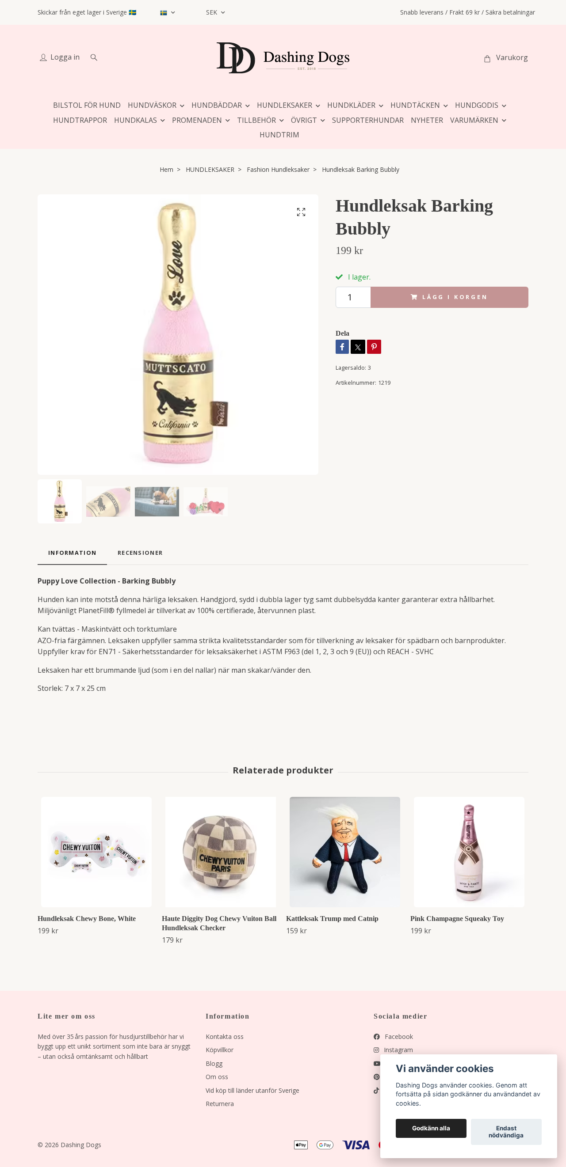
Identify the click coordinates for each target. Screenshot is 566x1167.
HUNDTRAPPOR (80, 120)
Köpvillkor (219, 1050)
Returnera (220, 1103)
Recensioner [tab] (140, 553)
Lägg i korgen (455, 297)
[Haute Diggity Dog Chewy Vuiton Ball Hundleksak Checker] (220, 852)
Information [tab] (72, 553)
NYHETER (427, 120)
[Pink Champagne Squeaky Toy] (469, 852)
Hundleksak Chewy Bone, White (87, 918)
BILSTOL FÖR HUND (87, 105)
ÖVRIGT (304, 120)
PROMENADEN (197, 120)
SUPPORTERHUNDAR (368, 120)
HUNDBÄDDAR (216, 105)
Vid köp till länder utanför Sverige (252, 1090)
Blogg (214, 1063)
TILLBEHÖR (256, 120)
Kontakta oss (225, 1036)
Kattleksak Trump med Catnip (332, 918)
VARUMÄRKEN (474, 120)
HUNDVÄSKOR (152, 105)
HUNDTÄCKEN (415, 105)
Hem (166, 169)
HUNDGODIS (476, 105)
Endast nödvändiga (506, 1132)
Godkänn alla (431, 1128)
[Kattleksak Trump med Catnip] (345, 852)
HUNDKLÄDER (351, 105)
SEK (212, 12)
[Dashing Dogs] (283, 57)
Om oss (217, 1076)
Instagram (397, 1050)
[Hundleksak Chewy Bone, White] (96, 852)
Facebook (398, 1036)
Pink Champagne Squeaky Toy (457, 918)
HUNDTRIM (279, 135)
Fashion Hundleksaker (278, 169)
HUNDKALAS (135, 120)
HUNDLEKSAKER (284, 105)
